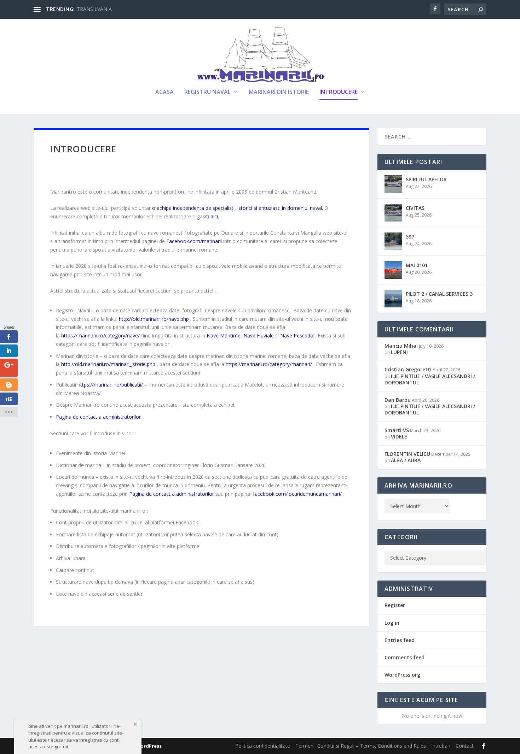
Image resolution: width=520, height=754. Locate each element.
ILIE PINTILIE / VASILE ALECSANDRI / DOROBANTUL (430, 379)
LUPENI (399, 352)
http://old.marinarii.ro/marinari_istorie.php (108, 364)
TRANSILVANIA (94, 9)
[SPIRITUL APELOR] (393, 184)
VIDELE (399, 436)
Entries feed (400, 640)
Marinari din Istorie (279, 92)
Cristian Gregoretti (408, 369)
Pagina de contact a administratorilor (98, 416)
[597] (393, 241)
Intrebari (440, 745)
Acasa (164, 92)
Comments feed (404, 657)
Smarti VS (397, 430)
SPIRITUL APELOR (426, 179)
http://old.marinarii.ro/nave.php (154, 319)
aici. (214, 216)
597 (410, 236)
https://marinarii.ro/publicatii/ (110, 384)
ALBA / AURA (406, 460)
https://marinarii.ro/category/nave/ (100, 335)
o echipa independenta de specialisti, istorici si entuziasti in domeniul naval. (237, 208)
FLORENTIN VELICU (407, 453)
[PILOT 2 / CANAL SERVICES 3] (393, 298)
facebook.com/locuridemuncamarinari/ (297, 493)
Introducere (338, 92)
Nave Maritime (224, 335)
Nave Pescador (297, 335)
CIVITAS (415, 208)
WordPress (149, 746)
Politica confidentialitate (262, 745)
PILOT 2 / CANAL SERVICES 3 (439, 293)
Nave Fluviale (258, 335)
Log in (392, 622)
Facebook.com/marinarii (194, 241)
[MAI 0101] (393, 270)
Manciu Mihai (401, 345)
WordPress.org (402, 674)
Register (395, 605)
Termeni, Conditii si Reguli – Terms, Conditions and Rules (360, 745)
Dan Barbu (398, 399)
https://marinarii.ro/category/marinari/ (269, 364)
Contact (465, 745)
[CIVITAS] (393, 213)
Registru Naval (207, 92)
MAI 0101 (417, 265)
